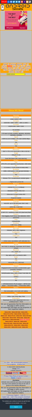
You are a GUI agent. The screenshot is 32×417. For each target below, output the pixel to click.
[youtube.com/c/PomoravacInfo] (23, 373)
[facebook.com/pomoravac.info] (9, 373)
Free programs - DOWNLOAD (16, 364)
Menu (4, 1)
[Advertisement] (16, 47)
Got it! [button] (16, 407)
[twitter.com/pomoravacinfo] (16, 373)
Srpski (13, 378)
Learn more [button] (23, 403)
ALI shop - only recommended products (16, 362)
